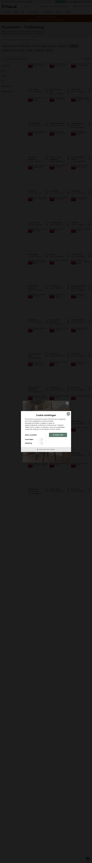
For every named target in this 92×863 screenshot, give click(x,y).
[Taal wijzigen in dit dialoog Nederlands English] (68, 414)
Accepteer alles (58, 435)
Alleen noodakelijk (31, 435)
